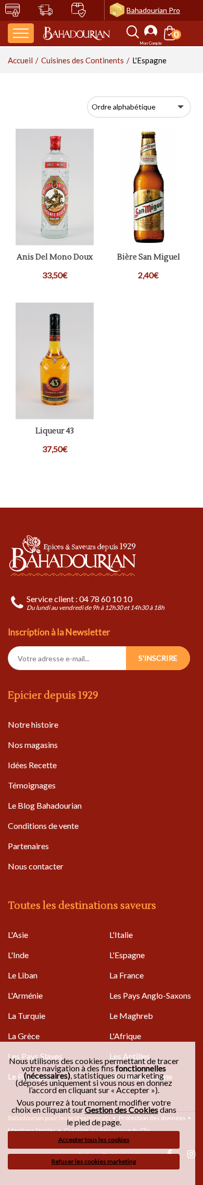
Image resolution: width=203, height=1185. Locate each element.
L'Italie (121, 934)
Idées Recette (32, 765)
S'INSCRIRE (157, 657)
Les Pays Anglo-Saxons (150, 995)
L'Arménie (25, 995)
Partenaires (28, 846)
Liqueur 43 (54, 431)
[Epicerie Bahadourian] (76, 33)
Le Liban (22, 975)
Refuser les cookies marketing (94, 1161)
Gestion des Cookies (121, 1109)
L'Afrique (125, 1036)
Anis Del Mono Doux (55, 257)
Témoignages (32, 785)
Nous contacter (36, 866)
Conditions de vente (43, 825)
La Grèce (24, 1036)
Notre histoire (33, 724)
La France (126, 975)
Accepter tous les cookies (94, 1139)
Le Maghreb (131, 1015)
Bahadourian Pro (153, 10)
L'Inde (18, 955)
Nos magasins (33, 745)
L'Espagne (127, 955)
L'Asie (18, 934)
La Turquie (26, 1015)
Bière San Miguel (148, 257)
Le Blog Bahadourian (45, 805)
